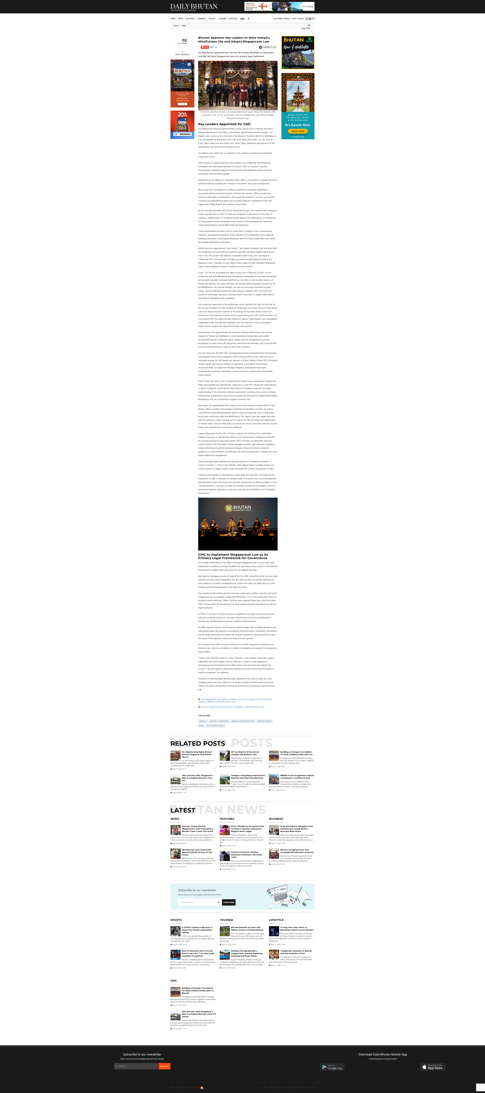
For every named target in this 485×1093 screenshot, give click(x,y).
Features (190, 19)
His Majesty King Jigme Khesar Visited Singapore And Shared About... (197, 754)
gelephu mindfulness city (242, 721)
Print (214, 47)
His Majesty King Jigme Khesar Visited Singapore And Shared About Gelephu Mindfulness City (235, 700)
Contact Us (193, 1088)
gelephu (203, 721)
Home (173, 19)
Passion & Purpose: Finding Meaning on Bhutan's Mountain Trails (246, 854)
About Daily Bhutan (178, 1088)
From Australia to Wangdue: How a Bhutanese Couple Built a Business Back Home (296, 828)
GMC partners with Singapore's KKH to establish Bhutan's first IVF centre (199, 1014)
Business (202, 19)
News (180, 19)
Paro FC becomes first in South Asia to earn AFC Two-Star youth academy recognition (198, 953)
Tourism (222, 19)
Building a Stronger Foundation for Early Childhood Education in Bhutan (198, 990)
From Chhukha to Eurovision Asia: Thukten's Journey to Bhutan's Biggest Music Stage (247, 828)
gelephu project (264, 721)
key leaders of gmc (215, 726)
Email (206, 47)
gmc (201, 726)
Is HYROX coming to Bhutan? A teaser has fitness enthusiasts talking (197, 930)
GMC (242, 19)
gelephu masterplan (219, 721)
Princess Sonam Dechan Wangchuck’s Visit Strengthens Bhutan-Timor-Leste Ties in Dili (197, 828)
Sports (212, 19)
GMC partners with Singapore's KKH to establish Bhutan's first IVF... (197, 778)
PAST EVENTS (298, 19)
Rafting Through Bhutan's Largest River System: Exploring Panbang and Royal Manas (246, 953)
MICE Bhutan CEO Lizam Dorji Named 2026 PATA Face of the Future (197, 852)
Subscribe (164, 1066)
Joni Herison (182, 54)
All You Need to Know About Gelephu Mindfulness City (232, 707)
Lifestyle (233, 19)
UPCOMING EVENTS (282, 19)
